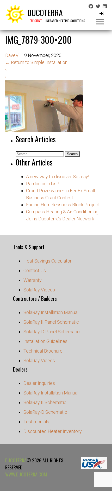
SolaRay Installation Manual (50, 312)
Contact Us (34, 270)
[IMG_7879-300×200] (44, 130)
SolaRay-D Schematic (45, 412)
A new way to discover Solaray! (57, 176)
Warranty (32, 280)
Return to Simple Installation (36, 62)
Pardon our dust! (42, 183)
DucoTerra (16, 460)
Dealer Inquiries (39, 383)
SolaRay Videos (39, 289)
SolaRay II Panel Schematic (51, 322)
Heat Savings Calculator (47, 261)
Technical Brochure (43, 351)
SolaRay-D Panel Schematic (51, 331)
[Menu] (100, 21)
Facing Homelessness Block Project (63, 204)
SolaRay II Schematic (44, 402)
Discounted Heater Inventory (52, 431)
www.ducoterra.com (26, 474)
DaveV (11, 55)
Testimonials (36, 421)
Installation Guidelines (45, 341)
